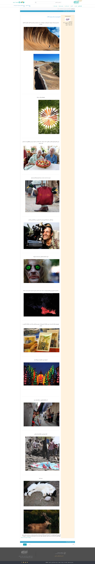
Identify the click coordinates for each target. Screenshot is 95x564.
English (47, 562)
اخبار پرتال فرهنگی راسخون (59, 556)
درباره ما (62, 562)
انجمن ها (65, 8)
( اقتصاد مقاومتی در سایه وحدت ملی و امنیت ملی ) (19, 6)
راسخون (79, 6)
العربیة (50, 562)
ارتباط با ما (65, 562)
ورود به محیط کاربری (54, 562)
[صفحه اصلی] (27, 562)
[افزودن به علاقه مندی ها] (22, 562)
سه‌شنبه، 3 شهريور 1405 (28, 6)
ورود (14, 2)
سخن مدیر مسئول (70, 562)
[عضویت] (24, 562)
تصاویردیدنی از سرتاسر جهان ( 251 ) (53, 17)
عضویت (16, 2)
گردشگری (61, 8)
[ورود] (25, 562)
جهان (58, 8)
